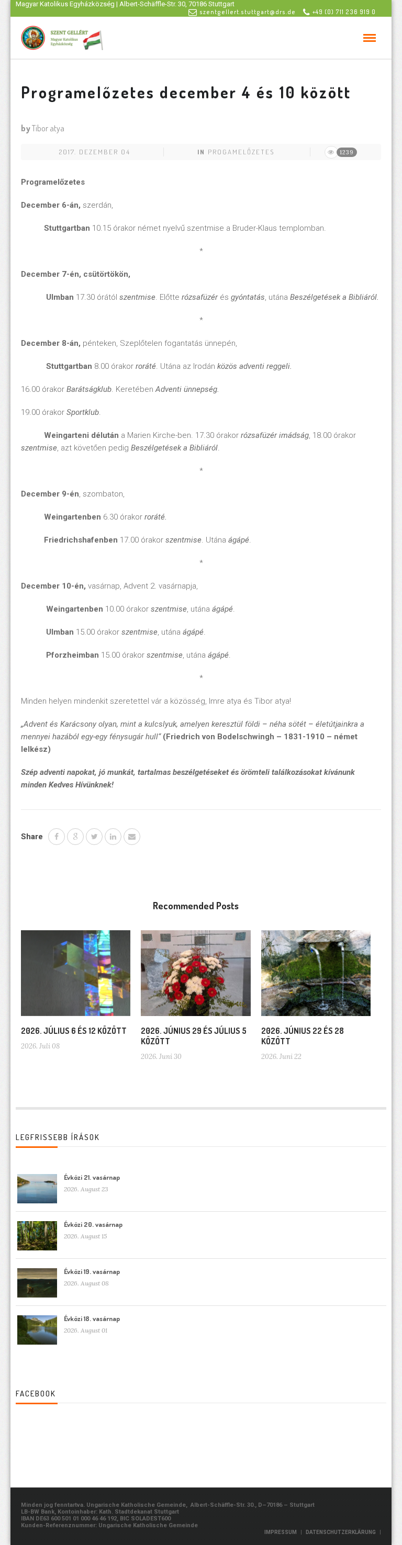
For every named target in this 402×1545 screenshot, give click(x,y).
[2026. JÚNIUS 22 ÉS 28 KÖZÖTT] (316, 977)
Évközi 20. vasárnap (93, 1224)
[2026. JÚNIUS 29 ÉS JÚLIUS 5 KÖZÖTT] (195, 977)
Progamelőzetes (241, 152)
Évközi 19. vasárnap (92, 1271)
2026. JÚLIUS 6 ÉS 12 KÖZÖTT (74, 1030)
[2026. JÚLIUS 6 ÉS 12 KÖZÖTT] (75, 977)
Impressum (280, 1532)
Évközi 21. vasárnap (92, 1177)
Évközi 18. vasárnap (92, 1318)
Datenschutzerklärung (341, 1532)
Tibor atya (48, 128)
